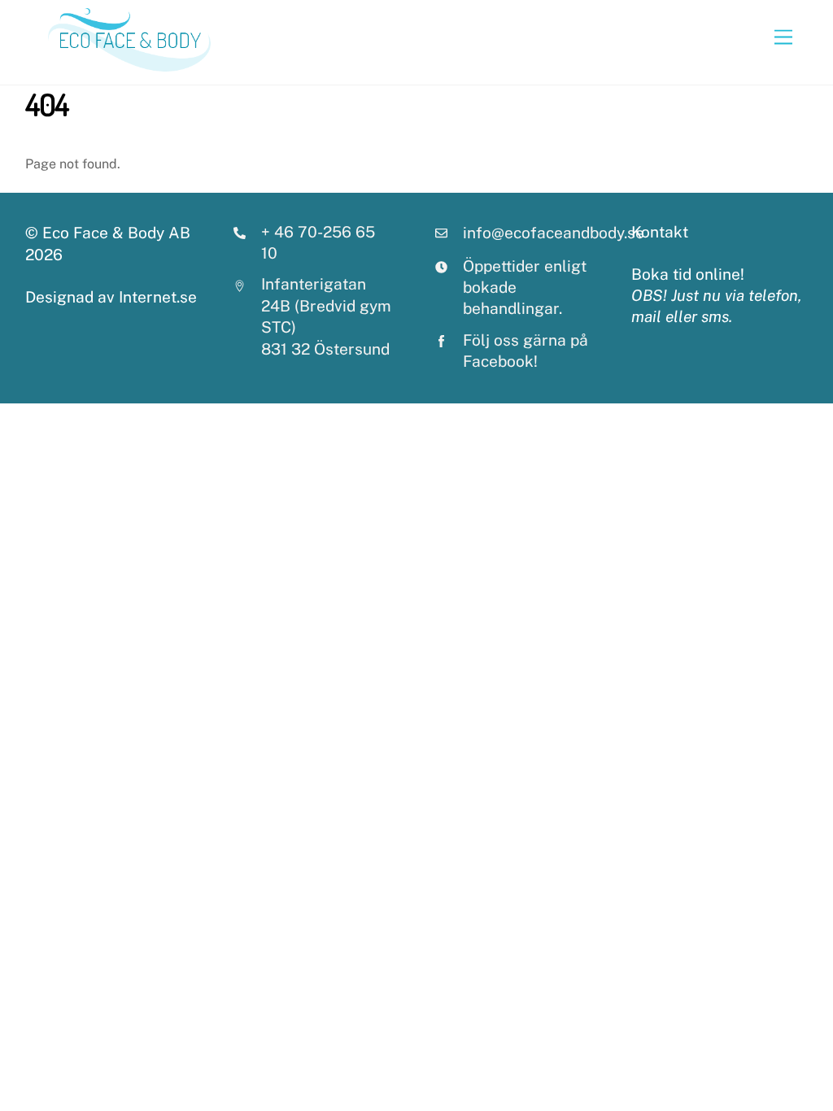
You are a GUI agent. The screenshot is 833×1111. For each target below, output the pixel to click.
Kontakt (659, 232)
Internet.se (158, 297)
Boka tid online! (687, 274)
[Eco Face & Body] (129, 64)
